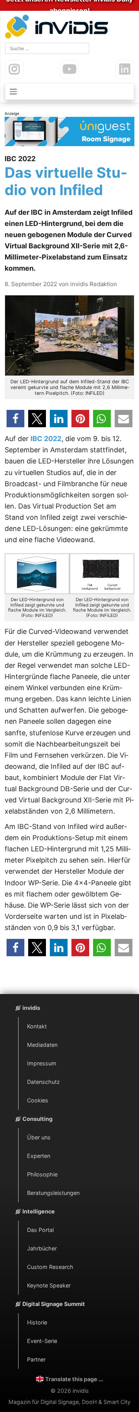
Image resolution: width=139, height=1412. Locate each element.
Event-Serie (42, 1341)
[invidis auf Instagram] (14, 69)
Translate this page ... (74, 1379)
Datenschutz (43, 1081)
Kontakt (37, 1026)
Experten (38, 1156)
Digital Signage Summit (53, 1304)
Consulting (37, 1118)
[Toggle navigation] (69, 91)
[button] (15, 418)
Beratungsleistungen (53, 1193)
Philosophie (42, 1174)
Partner (36, 1359)
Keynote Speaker (49, 1285)
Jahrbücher (42, 1248)
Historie (37, 1322)
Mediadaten (42, 1044)
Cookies (37, 1100)
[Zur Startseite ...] (58, 28)
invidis (31, 1007)
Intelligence (38, 1211)
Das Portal (40, 1230)
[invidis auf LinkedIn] (124, 69)
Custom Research (50, 1267)
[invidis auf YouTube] (69, 69)
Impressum (41, 1063)
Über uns (39, 1137)
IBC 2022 (46, 439)
